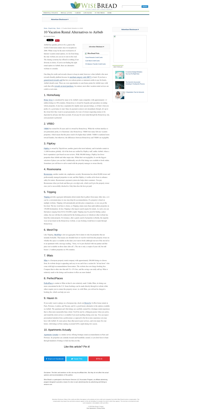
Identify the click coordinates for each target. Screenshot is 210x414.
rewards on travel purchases (64, 86)
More (110, 13)
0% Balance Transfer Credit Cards (95, 64)
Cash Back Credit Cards (92, 61)
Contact (101, 406)
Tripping (47, 197)
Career (78, 13)
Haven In (87, 303)
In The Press (100, 13)
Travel (58, 28)
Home (45, 28)
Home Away (48, 100)
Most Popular (118, 67)
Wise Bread (95, 406)
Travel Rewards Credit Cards (94, 57)
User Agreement (91, 408)
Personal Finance (51, 13)
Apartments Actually (51, 334)
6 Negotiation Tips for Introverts (135, 92)
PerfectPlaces (48, 283)
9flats (46, 260)
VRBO (46, 128)
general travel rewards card (53, 80)
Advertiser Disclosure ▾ (59, 19)
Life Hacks (88, 13)
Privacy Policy (101, 408)
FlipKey (47, 148)
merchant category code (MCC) (81, 77)
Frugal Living (66, 13)
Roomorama (48, 174)
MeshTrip (57, 234)
